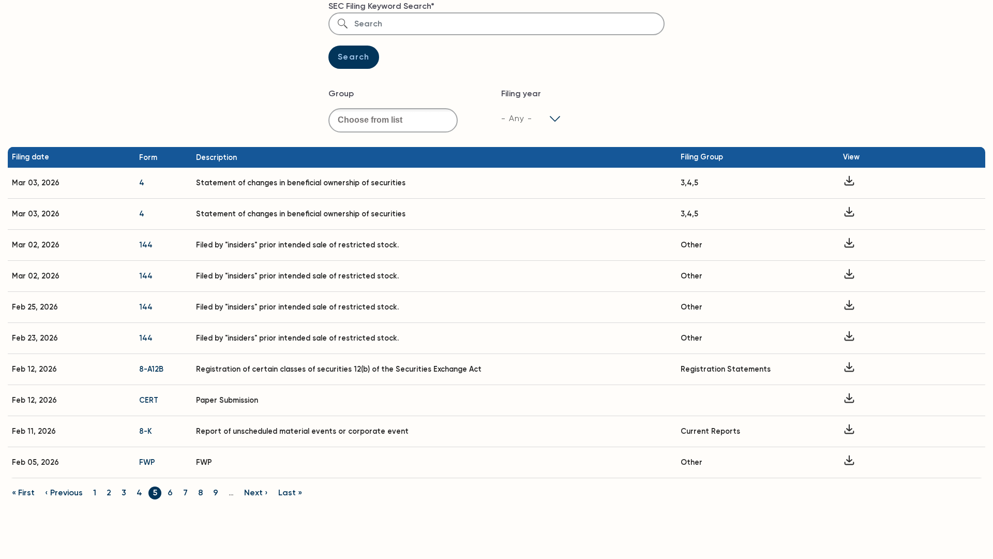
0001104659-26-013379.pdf (849, 431)
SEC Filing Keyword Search (379, 6)
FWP (147, 462)
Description (216, 157)
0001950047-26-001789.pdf (849, 307)
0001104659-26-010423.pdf (849, 462)
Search (354, 57)
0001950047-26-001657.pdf (849, 338)
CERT (148, 400)
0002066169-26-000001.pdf (849, 214)
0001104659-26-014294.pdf (849, 369)
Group (341, 93)
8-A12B (151, 369)
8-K (145, 431)
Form (148, 157)
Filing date (30, 156)
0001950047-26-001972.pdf (849, 276)
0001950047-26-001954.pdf (849, 245)
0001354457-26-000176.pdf (849, 400)
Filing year (521, 93)
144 (146, 244)
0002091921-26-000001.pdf (849, 183)
